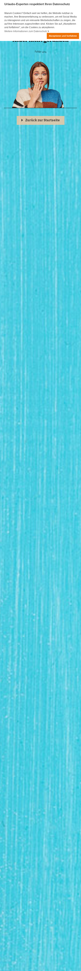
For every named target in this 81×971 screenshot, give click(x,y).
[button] (40, 120)
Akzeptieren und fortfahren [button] (63, 36)
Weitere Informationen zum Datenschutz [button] (26, 31)
